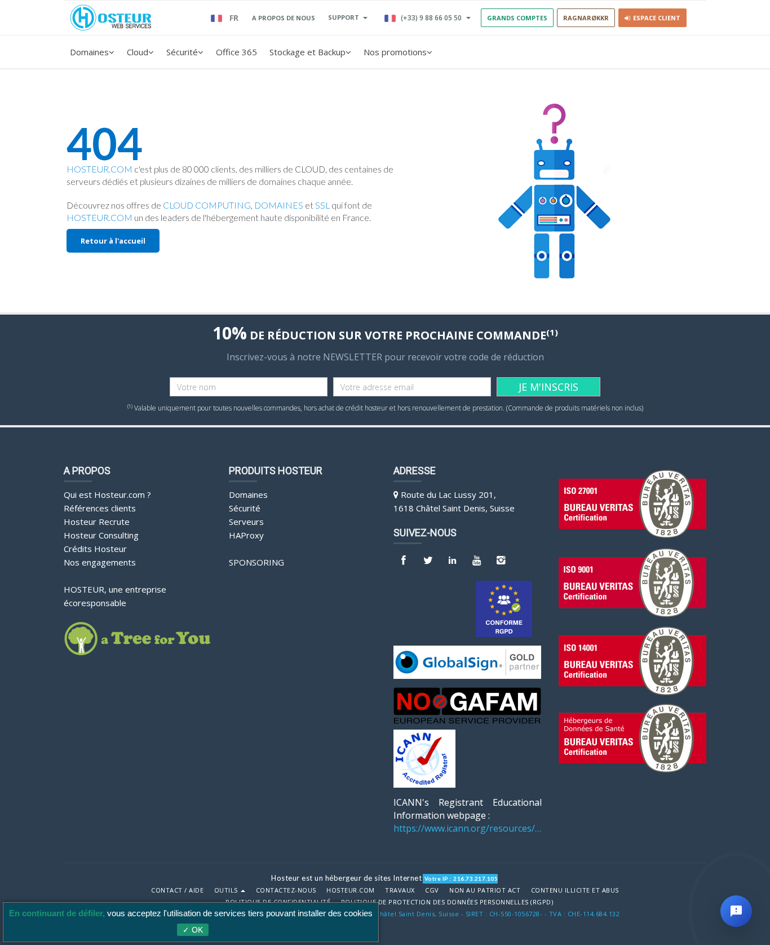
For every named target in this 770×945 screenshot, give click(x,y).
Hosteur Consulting (101, 535)
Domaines (89, 52)
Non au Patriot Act (484, 890)
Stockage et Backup (307, 52)
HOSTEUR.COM (99, 169)
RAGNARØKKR (586, 18)
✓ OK (193, 929)
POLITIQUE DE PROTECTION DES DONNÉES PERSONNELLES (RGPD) (447, 902)
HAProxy (246, 535)
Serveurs (246, 521)
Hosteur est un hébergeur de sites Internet (346, 877)
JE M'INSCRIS (548, 387)
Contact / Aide (177, 890)
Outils (227, 890)
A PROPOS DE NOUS (283, 18)
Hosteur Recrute (97, 521)
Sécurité (182, 52)
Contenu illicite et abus (575, 890)
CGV (432, 890)
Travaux (400, 890)
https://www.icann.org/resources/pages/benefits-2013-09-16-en (467, 828)
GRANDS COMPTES (517, 18)
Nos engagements (100, 562)
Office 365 (236, 52)
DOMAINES (278, 205)
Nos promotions (395, 52)
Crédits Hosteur (95, 548)
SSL (322, 205)
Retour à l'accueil (113, 241)
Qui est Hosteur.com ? (107, 494)
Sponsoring (256, 562)
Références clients (100, 508)
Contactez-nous (286, 890)
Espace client (655, 18)
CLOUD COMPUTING (207, 205)
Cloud (137, 52)
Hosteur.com (350, 890)
